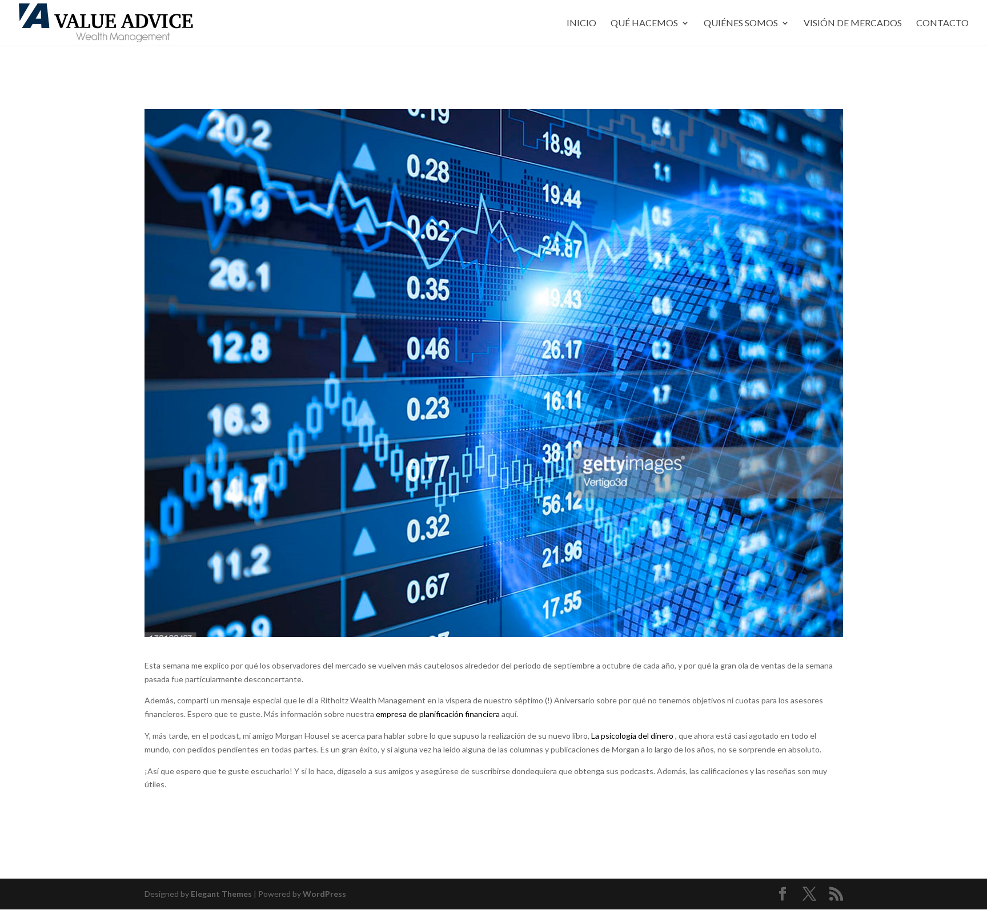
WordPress (324, 894)
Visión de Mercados (853, 23)
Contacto (942, 23)
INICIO (581, 23)
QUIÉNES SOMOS (741, 23)
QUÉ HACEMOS (644, 23)
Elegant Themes (221, 894)
